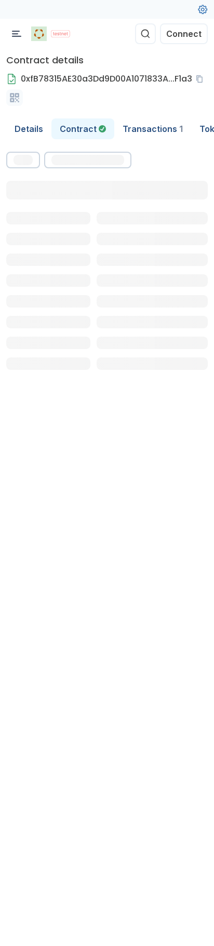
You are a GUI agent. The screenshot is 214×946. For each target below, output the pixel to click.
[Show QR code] (14, 97)
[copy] (201, 79)
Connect (184, 34)
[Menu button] (16, 33)
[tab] (82, 128)
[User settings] (202, 9)
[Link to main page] (39, 34)
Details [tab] (29, 129)
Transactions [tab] (153, 129)
